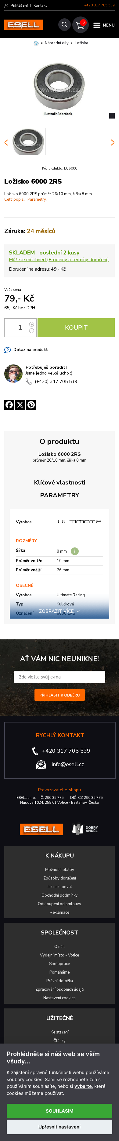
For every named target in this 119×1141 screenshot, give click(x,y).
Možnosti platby (59, 869)
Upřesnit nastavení (59, 1127)
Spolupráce (59, 964)
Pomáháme (59, 972)
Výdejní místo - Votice (59, 955)
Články (59, 1041)
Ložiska (81, 43)
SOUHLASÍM (60, 1111)
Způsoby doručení (59, 878)
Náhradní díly (57, 43)
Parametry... (38, 199)
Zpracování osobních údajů (59, 989)
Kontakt (40, 5)
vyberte (83, 1086)
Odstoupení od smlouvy (59, 904)
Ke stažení (60, 1032)
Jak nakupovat (59, 887)
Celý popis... (15, 199)
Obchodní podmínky (59, 895)
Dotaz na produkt (30, 350)
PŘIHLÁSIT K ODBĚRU (59, 695)
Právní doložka (59, 981)
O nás (59, 946)
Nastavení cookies (59, 998)
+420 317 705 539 (99, 5)
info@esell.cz (68, 764)
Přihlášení (19, 5)
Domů (36, 43)
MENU (109, 25)
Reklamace (59, 912)
